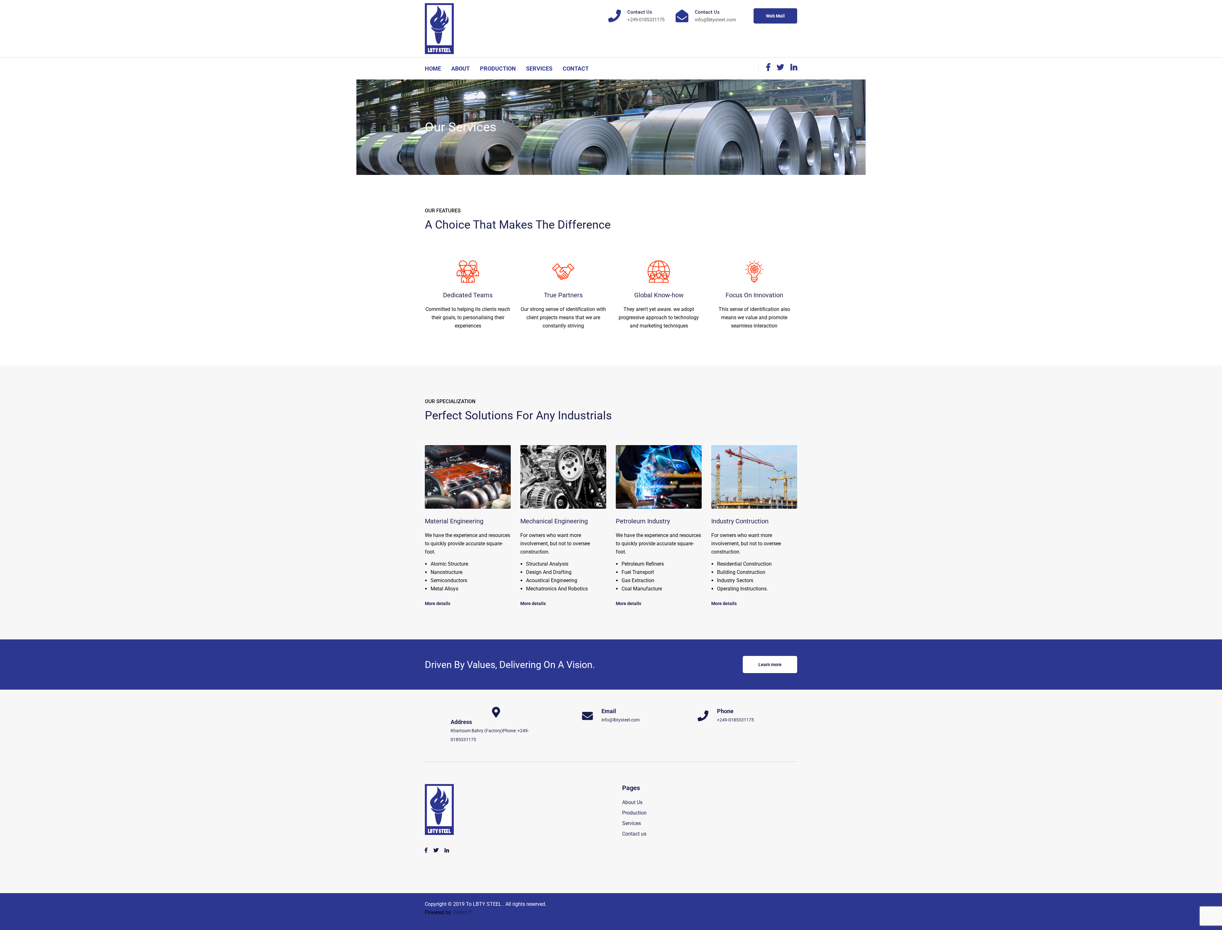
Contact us (634, 834)
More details (437, 603)
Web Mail (775, 15)
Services (539, 68)
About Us (632, 802)
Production (498, 68)
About (460, 68)
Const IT (462, 912)
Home (433, 68)
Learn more (770, 664)
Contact (576, 68)
